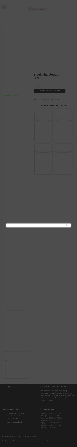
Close (67, 225)
